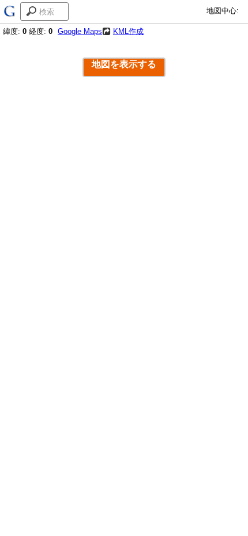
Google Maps (80, 31)
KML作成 (128, 31)
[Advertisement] (124, 203)
